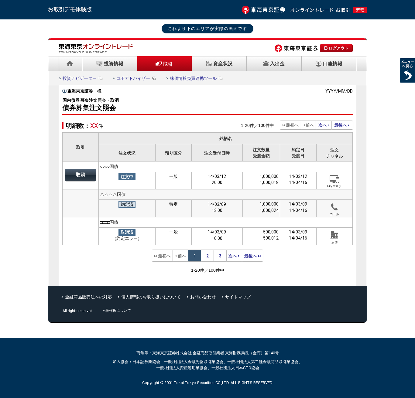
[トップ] (70, 63)
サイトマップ (238, 296)
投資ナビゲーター (80, 78)
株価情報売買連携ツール (193, 78)
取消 (80, 175)
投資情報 (113, 63)
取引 (168, 64)
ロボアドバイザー (133, 78)
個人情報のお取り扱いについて (151, 296)
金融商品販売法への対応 (88, 296)
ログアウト (338, 48)
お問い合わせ (203, 296)
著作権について (118, 310)
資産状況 (223, 63)
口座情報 (332, 63)
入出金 (277, 63)
